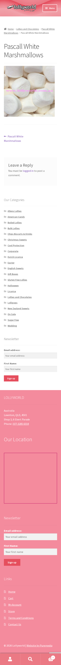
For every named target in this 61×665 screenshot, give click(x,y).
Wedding (12, 325)
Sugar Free (13, 319)
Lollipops (12, 302)
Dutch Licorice (15, 256)
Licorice (12, 291)
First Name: (10, 363)
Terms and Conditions (21, 618)
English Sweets (16, 268)
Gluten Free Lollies (17, 279)
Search (30, 659)
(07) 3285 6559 (21, 423)
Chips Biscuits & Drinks (20, 233)
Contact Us (14, 624)
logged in (28, 170)
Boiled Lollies (15, 222)
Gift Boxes (13, 274)
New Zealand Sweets (18, 308)
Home (11, 28)
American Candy (16, 216)
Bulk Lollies (14, 228)
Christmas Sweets (17, 239)
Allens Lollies (15, 211)
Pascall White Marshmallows (14, 138)
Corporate (13, 251)
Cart (10, 598)
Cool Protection (16, 245)
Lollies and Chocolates (27, 28)
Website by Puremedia (39, 645)
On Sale (12, 314)
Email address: (12, 350)
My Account (15, 604)
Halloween (13, 285)
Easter (11, 262)
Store (11, 611)
